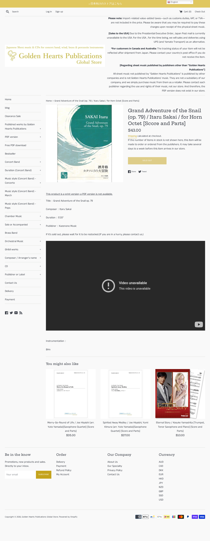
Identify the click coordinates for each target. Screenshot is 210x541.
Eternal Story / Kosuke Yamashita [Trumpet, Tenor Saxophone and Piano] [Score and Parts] (180, 427)
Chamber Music (23, 216)
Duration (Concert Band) (23, 170)
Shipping (132, 136)
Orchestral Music (23, 241)
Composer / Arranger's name (23, 258)
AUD (161, 462)
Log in (49, 11)
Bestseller (10, 154)
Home (8, 99)
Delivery (9, 291)
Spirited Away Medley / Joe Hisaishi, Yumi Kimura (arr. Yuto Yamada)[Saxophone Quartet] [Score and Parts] (125, 427)
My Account (62, 474)
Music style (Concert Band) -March (20, 193)
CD (23, 266)
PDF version (23, 137)
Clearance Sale (13, 116)
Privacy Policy (114, 470)
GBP (161, 491)
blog (7, 108)
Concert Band (23, 162)
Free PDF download (15, 145)
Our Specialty (114, 466)
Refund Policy (63, 470)
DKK (161, 470)
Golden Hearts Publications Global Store (40, 516)
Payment (10, 299)
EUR (161, 474)
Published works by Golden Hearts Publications (23, 127)
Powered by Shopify (68, 516)
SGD (161, 495)
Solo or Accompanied (23, 225)
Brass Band (11, 233)
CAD (161, 466)
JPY (161, 483)
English (174, 2)
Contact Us (11, 283)
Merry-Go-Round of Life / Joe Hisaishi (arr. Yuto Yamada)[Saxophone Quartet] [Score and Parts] (70, 427)
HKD (161, 479)
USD (161, 500)
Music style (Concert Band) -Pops (20, 206)
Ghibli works (23, 249)
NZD (161, 487)
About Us (112, 462)
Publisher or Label (23, 274)
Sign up (59, 11)
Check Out (200, 11)
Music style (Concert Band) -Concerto (23, 181)
